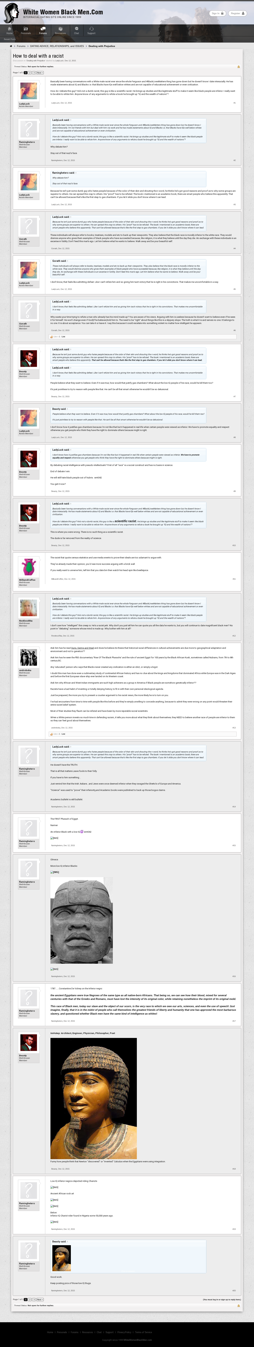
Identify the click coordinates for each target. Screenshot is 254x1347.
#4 (235, 248)
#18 (234, 1169)
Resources (60, 33)
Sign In (215, 13)
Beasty (23, 371)
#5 (235, 289)
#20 (234, 1291)
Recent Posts (10, 39)
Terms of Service (143, 1332)
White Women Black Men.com (63, 12)
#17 (234, 1021)
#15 (234, 845)
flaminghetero (27, 142)
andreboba (25, 670)
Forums (43, 33)
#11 (234, 579)
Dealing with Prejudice (36, 61)
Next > (40, 73)
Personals (26, 33)
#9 (235, 491)
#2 (235, 160)
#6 (235, 330)
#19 (234, 1229)
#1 (235, 103)
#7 (235, 396)
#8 (235, 437)
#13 (234, 728)
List (63, 337)
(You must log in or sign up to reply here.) (222, 1300)
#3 (235, 204)
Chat (76, 33)
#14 (234, 807)
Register (235, 13)
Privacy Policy (124, 1332)
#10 (234, 545)
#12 (234, 636)
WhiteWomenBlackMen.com (138, 1340)
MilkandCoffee (27, 580)
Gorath (23, 239)
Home (10, 33)
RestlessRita (25, 620)
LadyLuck (59, 61)
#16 (234, 976)
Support (91, 33)
